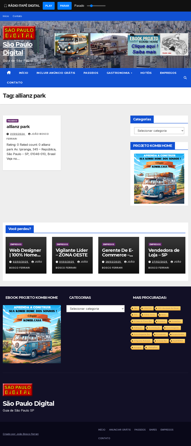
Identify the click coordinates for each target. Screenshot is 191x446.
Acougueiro (161, 334)
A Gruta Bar (162, 341)
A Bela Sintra (149, 315)
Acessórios (176, 321)
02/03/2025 (21, 261)
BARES (153, 429)
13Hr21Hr (147, 308)
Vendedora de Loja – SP (164, 253)
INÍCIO (23, 73)
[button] (185, 78)
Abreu (163, 315)
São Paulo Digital (28, 403)
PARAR (64, 5)
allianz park (18, 126)
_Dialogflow (152, 347)
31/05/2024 (18, 134)
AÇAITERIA (178, 341)
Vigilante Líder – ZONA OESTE (72, 253)
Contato (17, 16)
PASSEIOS (91, 73)
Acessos (161, 321)
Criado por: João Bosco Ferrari (21, 433)
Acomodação (154, 328)
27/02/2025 (160, 261)
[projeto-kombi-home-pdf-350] (159, 178)
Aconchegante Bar (142, 334)
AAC (136, 315)
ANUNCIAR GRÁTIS (120, 429)
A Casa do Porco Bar (143, 321)
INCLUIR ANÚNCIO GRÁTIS (56, 73)
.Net (135, 308)
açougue (137, 347)
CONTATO (15, 82)
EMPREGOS (168, 73)
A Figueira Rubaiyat (142, 341)
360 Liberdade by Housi (168, 308)
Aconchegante (172, 328)
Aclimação (138, 328)
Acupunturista (178, 334)
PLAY (48, 5)
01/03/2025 (67, 261)
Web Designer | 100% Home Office (25, 255)
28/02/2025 (114, 261)
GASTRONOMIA (119, 73)
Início (6, 16)
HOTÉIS (146, 73)
